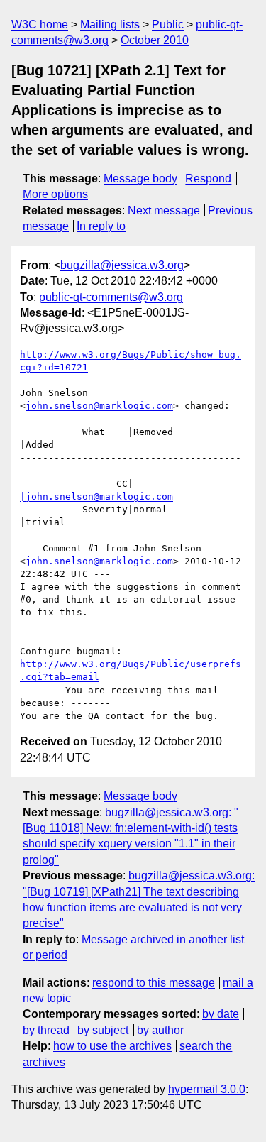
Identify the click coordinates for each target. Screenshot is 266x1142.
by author (160, 1030)
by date (220, 1014)
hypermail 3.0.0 (206, 1089)
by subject (102, 1030)
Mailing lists (110, 24)
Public (168, 24)
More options (55, 194)
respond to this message (153, 983)
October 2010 (155, 40)
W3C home (39, 24)
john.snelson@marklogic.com (99, 405)
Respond (208, 178)
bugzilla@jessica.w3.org (122, 265)
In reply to (101, 226)
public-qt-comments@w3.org (111, 297)
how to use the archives (112, 1046)
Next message (164, 210)
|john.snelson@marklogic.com (96, 496)
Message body (140, 178)
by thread (46, 1030)
